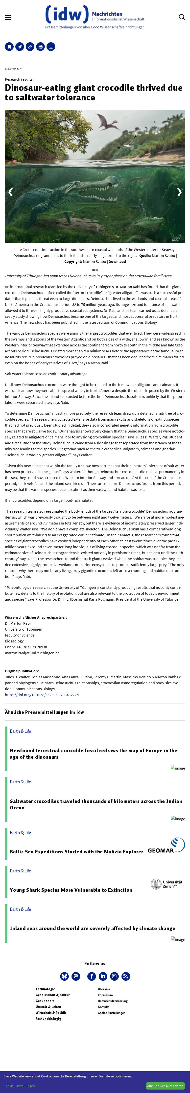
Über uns (104, 989)
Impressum (105, 995)
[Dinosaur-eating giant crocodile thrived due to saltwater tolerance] (19, 46)
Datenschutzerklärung (113, 1001)
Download (117, 261)
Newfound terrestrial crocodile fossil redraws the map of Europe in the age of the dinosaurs (93, 754)
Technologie (45, 989)
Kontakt (103, 1007)
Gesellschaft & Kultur (53, 995)
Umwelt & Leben (48, 1006)
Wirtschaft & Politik (51, 1012)
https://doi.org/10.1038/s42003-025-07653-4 (42, 694)
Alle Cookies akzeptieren (165, 1086)
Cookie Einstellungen (111, 1013)
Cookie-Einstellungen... (20, 1086)
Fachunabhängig (48, 1018)
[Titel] (9, 46)
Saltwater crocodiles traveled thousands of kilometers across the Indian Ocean (96, 804)
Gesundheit (45, 1001)
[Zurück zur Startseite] (95, 17)
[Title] (30, 46)
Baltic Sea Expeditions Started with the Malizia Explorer (76, 851)
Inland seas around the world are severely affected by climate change (92, 928)
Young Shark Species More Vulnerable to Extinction (71, 890)
